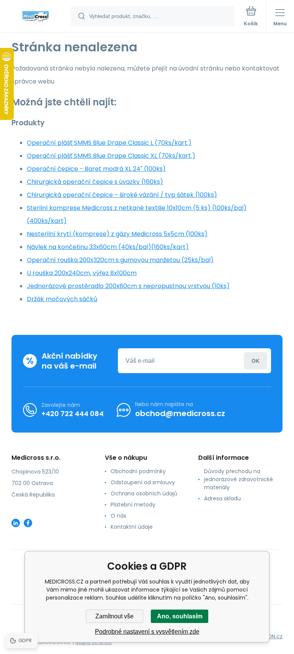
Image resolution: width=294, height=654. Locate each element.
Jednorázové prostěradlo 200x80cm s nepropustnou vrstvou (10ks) (128, 286)
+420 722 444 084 (72, 413)
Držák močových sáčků (62, 299)
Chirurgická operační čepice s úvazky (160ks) (95, 181)
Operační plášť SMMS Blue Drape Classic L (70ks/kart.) (109, 142)
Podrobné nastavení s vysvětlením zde (147, 631)
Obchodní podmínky (138, 471)
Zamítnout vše (114, 616)
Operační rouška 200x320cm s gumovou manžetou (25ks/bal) (120, 260)
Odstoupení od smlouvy (143, 482)
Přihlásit (255, 360)
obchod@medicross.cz (180, 413)
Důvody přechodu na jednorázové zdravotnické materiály (238, 479)
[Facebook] (28, 523)
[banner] (35, 17)
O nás (118, 516)
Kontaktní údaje (132, 527)
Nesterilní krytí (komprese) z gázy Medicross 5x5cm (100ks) (117, 233)
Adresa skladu (222, 498)
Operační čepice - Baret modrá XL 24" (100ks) (96, 168)
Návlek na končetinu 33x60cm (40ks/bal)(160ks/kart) (108, 247)
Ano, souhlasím (180, 616)
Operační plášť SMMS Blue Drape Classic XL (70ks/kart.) (111, 155)
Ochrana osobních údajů (144, 493)
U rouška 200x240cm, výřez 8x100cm (82, 273)
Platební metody (133, 504)
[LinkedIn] (15, 523)
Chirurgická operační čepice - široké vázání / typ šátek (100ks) (122, 194)
